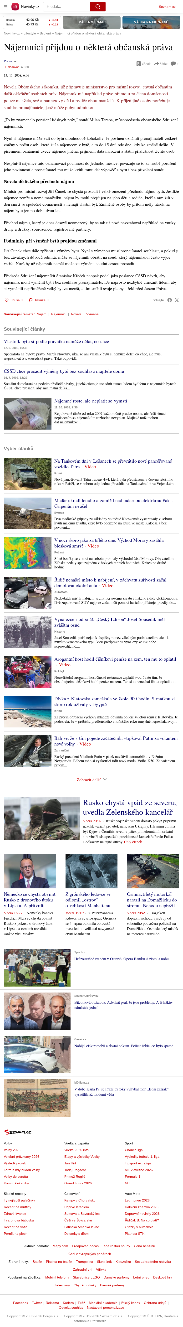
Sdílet (164, 63)
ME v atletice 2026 (139, 1170)
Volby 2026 (12, 1150)
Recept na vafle (15, 1227)
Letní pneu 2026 (137, 1200)
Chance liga (134, 1150)
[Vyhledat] (98, 6)
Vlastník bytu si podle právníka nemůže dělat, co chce (56, 341)
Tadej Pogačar (75, 1170)
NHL (128, 1183)
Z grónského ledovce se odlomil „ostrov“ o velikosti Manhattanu (88, 900)
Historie (59, 631)
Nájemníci (58, 314)
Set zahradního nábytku (153, 1262)
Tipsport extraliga (138, 1163)
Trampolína (84, 1262)
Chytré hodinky (85, 1285)
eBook (146, 63)
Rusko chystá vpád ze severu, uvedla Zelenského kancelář (130, 807)
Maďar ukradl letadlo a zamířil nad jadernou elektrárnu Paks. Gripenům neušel (113, 503)
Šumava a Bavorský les (82, 1214)
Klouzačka (123, 1262)
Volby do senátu (16, 1176)
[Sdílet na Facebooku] (169, 300)
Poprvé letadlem (76, 1207)
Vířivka (101, 1269)
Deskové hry (162, 1277)
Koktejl (59, 671)
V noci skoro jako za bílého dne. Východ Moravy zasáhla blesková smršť (109, 543)
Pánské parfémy (112, 1285)
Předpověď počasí (86, 1246)
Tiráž (81, 1303)
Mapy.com (60, 1246)
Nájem (41, 314)
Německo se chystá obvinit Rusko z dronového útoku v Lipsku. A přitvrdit (30, 900)
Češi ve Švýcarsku (78, 1220)
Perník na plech (15, 1233)
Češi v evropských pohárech (89, 1254)
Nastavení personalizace (105, 1307)
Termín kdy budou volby (22, 1170)
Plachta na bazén (59, 1262)
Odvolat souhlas (71, 1307)
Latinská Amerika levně (81, 1227)
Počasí (59, 552)
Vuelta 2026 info (76, 1150)
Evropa (59, 512)
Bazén (37, 1262)
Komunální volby (16, 1183)
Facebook (20, 1303)
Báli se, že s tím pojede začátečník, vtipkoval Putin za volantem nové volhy (116, 741)
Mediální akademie (103, 1303)
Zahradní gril (82, 1269)
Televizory (62, 1285)
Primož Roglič (74, 1176)
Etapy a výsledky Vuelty (82, 1156)
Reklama (52, 1303)
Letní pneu (141, 1277)
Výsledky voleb (15, 1163)
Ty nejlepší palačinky (19, 1200)
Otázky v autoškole (139, 1227)
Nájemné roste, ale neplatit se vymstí (90, 400)
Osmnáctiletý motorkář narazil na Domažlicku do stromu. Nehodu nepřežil (152, 900)
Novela (76, 314)
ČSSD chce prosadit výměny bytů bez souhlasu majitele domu (64, 371)
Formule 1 (132, 1176)
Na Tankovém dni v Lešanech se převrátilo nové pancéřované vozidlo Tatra (113, 464)
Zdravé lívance (15, 1214)
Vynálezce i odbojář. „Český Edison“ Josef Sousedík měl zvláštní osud (109, 622)
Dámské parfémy (116, 1277)
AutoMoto (60, 592)
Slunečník (104, 1262)
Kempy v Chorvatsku (80, 1200)
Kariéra (68, 1303)
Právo (8, 61)
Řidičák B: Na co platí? (142, 1220)
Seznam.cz (167, 7)
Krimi (58, 473)
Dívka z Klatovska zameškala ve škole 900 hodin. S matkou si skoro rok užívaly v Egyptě (114, 701)
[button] (27, 414)
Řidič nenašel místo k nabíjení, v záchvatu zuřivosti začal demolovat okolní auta (110, 582)
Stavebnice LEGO (86, 1277)
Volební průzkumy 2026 (21, 1156)
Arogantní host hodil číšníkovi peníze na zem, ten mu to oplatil (115, 659)
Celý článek (133, 841)
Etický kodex (130, 1303)
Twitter (37, 1303)
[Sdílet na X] (176, 300)
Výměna (92, 314)
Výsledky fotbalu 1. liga (142, 1156)
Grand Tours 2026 (78, 1183)
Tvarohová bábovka (19, 1220)
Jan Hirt (70, 1163)
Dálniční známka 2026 (141, 1207)
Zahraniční (61, 750)
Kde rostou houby (116, 1246)
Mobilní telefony (57, 1277)
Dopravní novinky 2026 (142, 1214)
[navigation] (6, 6)
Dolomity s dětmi (76, 1233)
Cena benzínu (144, 1246)
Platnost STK (134, 1233)
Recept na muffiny (17, 1207)
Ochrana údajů (155, 1303)
